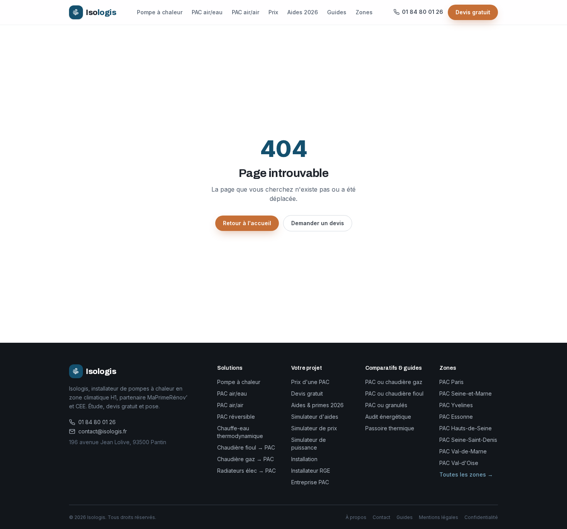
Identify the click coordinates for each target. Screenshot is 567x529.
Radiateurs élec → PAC (246, 470)
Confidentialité (481, 517)
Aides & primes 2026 (317, 405)
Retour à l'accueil (247, 223)
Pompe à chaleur (159, 12)
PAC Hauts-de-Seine (465, 428)
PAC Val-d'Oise (458, 463)
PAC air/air (245, 12)
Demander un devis (317, 223)
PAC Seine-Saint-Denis (468, 439)
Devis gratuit (473, 12)
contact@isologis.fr (102, 431)
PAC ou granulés (386, 405)
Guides (336, 12)
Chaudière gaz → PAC (245, 459)
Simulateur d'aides (314, 416)
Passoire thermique (389, 428)
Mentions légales (438, 517)
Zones (364, 12)
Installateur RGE (310, 470)
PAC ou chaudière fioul (394, 393)
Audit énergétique (388, 416)
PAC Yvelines (456, 405)
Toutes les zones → (466, 474)
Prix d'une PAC (310, 382)
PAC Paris (451, 382)
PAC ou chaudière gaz (393, 382)
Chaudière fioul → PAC (246, 447)
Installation (304, 459)
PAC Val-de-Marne (463, 451)
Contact (381, 517)
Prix (273, 12)
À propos (356, 517)
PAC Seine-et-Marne (465, 393)
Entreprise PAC (310, 482)
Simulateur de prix (314, 428)
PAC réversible (236, 416)
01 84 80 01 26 (97, 422)
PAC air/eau (207, 12)
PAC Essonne (456, 416)
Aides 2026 (302, 12)
